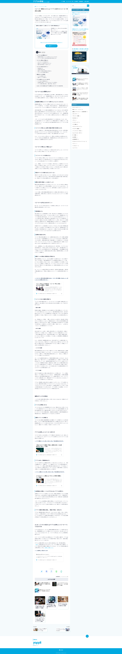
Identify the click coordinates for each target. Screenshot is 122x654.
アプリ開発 (63, 1)
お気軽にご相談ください (49, 547)
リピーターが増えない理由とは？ (42, 60)
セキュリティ (75, 113)
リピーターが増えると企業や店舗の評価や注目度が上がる (47, 58)
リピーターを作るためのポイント (42, 66)
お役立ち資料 (86, 1)
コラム (74, 120)
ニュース (74, 147)
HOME (61, 650)
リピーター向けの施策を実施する (43, 72)
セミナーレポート (76, 107)
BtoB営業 (76, 1)
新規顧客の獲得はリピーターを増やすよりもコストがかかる (47, 56)
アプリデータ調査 (76, 128)
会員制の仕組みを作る (41, 69)
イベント (74, 143)
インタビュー (75, 145)
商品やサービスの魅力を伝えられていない (44, 63)
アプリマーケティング (77, 126)
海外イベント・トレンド (77, 109)
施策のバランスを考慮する (42, 77)
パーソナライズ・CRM (64, 576)
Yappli (37, 544)
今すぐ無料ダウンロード (51, 45)
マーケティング (75, 122)
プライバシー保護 (76, 115)
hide (43, 52)
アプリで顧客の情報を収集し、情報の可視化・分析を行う (47, 83)
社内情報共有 (81, 1)
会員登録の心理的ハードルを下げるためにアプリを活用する (47, 82)
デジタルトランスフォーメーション (79, 141)
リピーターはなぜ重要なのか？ (42, 55)
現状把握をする (40, 68)
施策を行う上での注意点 (41, 74)
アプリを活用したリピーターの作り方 (43, 79)
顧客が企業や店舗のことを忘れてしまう (44, 64)
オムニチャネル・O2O (69, 1)
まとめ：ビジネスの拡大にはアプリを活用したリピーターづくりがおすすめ (50, 85)
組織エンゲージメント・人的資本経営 (79, 111)
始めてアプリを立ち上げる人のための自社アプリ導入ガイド (51, 42)
